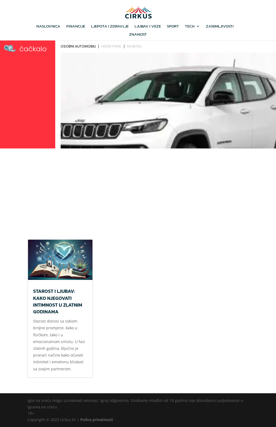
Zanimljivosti (220, 26)
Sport (173, 26)
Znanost (138, 34)
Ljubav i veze (147, 26)
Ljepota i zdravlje (110, 26)
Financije (75, 26)
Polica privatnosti (96, 419)
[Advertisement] (138, 191)
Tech (190, 26)
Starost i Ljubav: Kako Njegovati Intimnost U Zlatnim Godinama (57, 301)
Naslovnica (48, 26)
